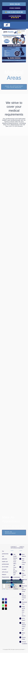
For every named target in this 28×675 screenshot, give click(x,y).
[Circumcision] (14, 270)
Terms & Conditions (24, 642)
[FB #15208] (14, 148)
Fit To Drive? (23, 619)
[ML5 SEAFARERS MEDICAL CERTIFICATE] (14, 459)
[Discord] (3, 602)
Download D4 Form (24, 581)
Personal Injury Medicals (13, 186)
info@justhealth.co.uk (15, 579)
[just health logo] (7, 23)
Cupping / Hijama (11, 239)
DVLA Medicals (10, 331)
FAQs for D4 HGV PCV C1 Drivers (23, 611)
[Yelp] (6, 605)
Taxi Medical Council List (24, 596)
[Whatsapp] (3, 605)
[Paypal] (6, 602)
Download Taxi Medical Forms (24, 588)
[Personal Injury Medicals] (14, 172)
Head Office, (14, 562)
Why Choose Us (24, 575)
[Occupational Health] (14, 410)
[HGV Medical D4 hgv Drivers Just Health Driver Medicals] (14, 46)
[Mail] (3, 608)
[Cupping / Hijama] (14, 223)
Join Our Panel (23, 568)
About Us (23, 633)
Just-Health (21, 649)
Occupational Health (12, 424)
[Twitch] (6, 599)
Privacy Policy (24, 638)
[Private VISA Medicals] (14, 371)
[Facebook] (3, 599)
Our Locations (15, 587)
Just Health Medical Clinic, (15, 557)
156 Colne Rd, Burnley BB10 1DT (15, 570)
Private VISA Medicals (13, 378)
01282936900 (15, 577)
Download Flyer (24, 603)
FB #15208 (9, 156)
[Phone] (6, 608)
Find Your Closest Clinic (24, 561)
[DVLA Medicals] (14, 324)
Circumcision (9, 285)
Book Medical (24, 555)
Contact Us (15, 583)
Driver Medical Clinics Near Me (24, 626)
